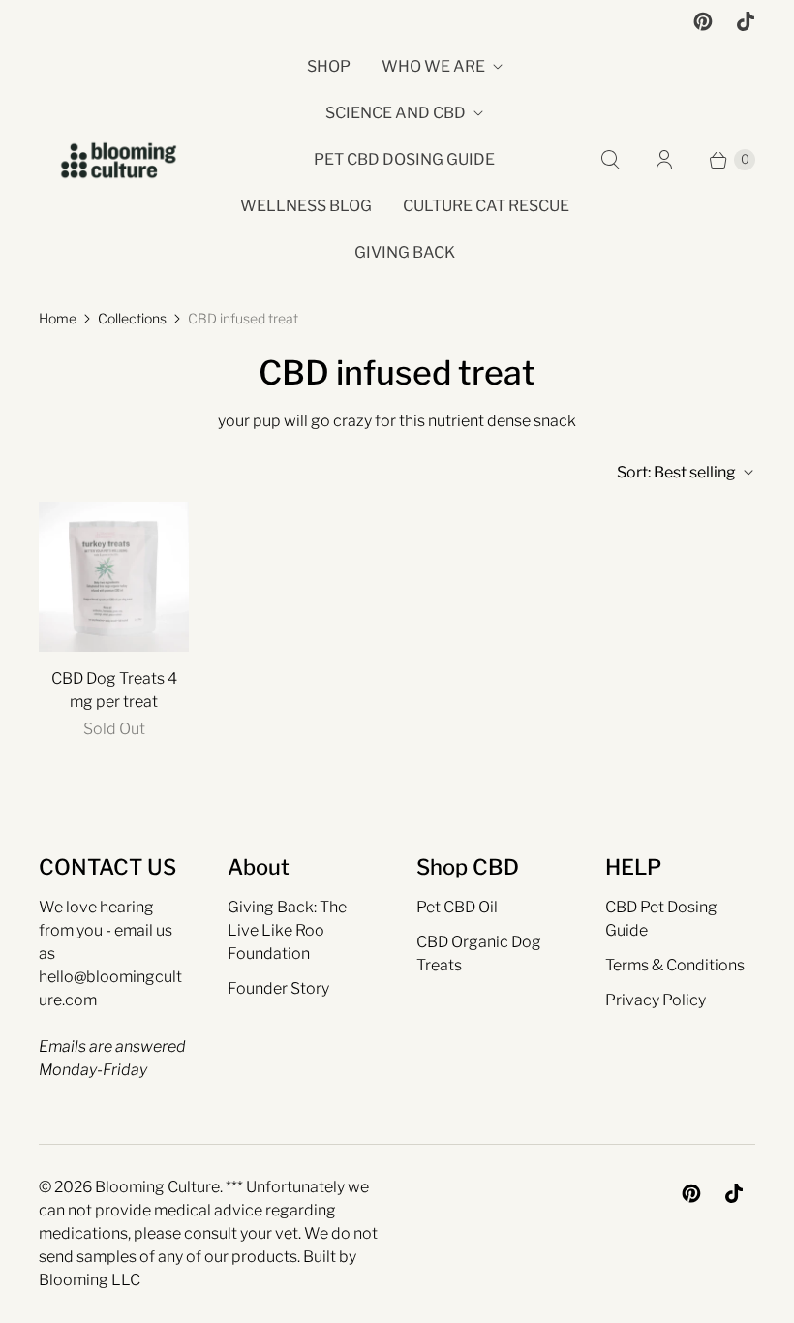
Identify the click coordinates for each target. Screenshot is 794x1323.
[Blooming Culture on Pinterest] (703, 21)
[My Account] (664, 160)
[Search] (610, 160)
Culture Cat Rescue (486, 206)
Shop (329, 66)
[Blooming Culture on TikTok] (745, 21)
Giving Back (404, 252)
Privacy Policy (655, 1000)
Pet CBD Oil (457, 907)
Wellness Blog (306, 206)
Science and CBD (395, 113)
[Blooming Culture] (118, 160)
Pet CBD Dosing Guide (404, 159)
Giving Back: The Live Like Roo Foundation (287, 930)
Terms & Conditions (675, 965)
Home (57, 318)
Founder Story (278, 988)
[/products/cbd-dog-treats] (114, 577)
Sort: (676, 472)
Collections (132, 318)
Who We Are (433, 66)
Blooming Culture (157, 1187)
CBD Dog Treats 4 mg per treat (114, 690)
